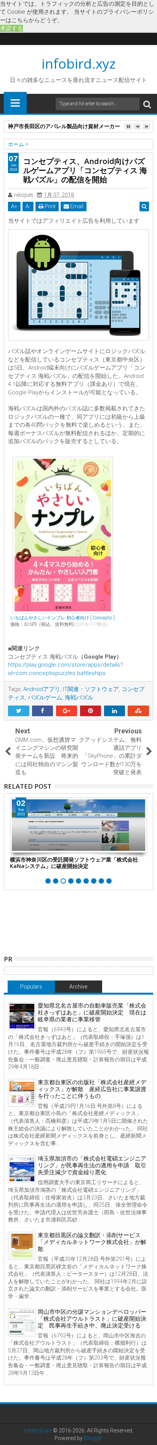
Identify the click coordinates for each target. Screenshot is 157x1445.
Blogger (93, 1438)
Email (76, 206)
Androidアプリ (41, 689)
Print (49, 206)
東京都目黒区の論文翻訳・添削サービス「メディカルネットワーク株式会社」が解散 (92, 1242)
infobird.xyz (79, 63)
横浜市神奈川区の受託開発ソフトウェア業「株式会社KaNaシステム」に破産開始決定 (74, 863)
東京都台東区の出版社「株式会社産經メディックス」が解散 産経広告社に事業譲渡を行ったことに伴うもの (92, 1089)
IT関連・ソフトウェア (91, 689)
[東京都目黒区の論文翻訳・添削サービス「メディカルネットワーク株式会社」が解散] (22, 1245)
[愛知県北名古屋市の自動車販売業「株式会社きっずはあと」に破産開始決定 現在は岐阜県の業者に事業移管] (22, 1016)
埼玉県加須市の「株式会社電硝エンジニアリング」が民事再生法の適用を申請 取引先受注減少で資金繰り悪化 (92, 1165)
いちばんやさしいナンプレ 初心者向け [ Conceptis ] (62, 617)
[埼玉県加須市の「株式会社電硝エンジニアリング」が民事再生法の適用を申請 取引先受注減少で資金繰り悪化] (22, 1169)
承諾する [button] (11, 28)
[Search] (147, 104)
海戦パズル (79, 697)
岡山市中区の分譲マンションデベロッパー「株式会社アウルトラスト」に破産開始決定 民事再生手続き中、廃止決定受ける (92, 1318)
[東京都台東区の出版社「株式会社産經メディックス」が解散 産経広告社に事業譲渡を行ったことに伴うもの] (22, 1092)
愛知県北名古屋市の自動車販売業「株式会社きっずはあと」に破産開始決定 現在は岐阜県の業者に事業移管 (92, 1012)
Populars (31, 987)
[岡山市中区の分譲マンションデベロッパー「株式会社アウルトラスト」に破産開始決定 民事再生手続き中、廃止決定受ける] (22, 1322)
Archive (78, 987)
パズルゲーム (45, 697)
